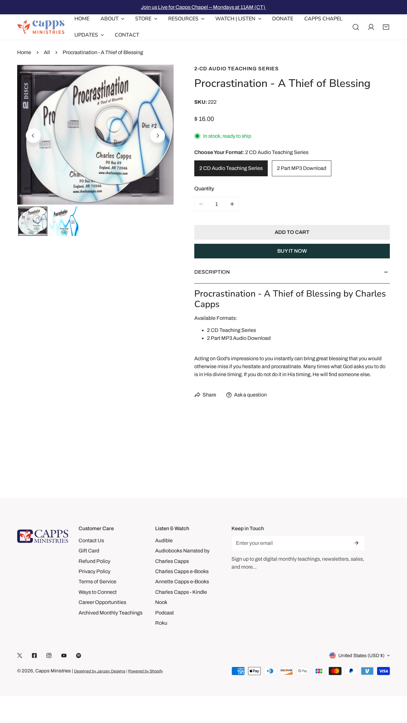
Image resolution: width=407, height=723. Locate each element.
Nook (161, 602)
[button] (386, 27)
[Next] (157, 135)
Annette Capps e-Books (182, 581)
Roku (161, 623)
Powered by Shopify (145, 671)
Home (24, 52)
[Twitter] (19, 656)
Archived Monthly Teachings (110, 612)
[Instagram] (49, 656)
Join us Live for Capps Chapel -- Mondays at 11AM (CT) (203, 7)
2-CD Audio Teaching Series (236, 68)
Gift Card (89, 550)
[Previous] (33, 135)
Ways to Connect (98, 592)
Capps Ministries (53, 670)
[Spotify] (78, 656)
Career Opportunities (102, 602)
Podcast (164, 612)
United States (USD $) (361, 655)
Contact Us (91, 540)
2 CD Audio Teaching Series (231, 168)
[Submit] (356, 543)
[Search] (355, 27)
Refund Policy (94, 561)
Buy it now (292, 251)
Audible (164, 540)
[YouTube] (64, 656)
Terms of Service (97, 581)
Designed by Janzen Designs (99, 671)
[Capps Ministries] (41, 27)
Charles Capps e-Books (182, 571)
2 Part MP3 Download (301, 168)
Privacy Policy (94, 571)
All (47, 52)
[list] (95, 135)
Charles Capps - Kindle (181, 592)
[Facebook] (34, 656)
